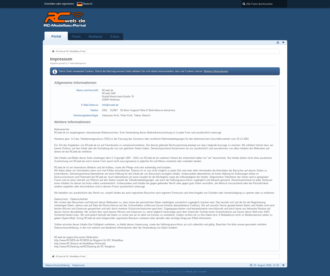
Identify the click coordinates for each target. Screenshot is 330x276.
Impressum (78, 265)
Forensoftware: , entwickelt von (165, 271)
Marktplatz (96, 36)
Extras (115, 36)
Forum (76, 36)
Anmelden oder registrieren (59, 3)
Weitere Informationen (216, 71)
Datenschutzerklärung (57, 265)
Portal (56, 36)
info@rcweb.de (110, 105)
